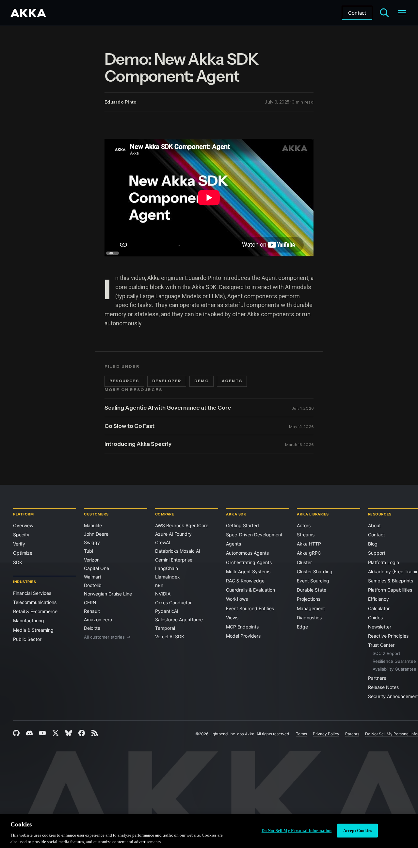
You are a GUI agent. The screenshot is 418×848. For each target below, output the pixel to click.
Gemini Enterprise (173, 560)
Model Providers (243, 636)
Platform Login (383, 562)
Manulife (93, 525)
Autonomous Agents (247, 553)
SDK (17, 562)
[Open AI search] (384, 12)
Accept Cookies (357, 830)
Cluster (304, 562)
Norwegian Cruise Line (108, 593)
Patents (352, 733)
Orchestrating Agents (249, 562)
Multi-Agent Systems (248, 571)
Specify (21, 534)
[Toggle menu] (402, 12)
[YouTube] (42, 733)
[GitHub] (16, 733)
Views (232, 617)
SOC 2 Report (386, 653)
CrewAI (162, 542)
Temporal (165, 628)
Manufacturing (28, 620)
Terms (301, 733)
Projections (308, 599)
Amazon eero (98, 619)
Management (311, 608)
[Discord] (29, 733)
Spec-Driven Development (254, 534)
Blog (373, 543)
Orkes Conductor (173, 602)
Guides (375, 617)
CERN (90, 602)
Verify (19, 543)
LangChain (166, 568)
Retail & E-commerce (35, 611)
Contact (357, 13)
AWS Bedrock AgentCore (181, 525)
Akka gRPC (309, 553)
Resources (124, 381)
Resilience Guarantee (394, 661)
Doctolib (93, 585)
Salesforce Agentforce (179, 619)
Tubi (88, 551)
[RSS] (94, 733)
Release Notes (383, 687)
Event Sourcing (313, 580)
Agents (232, 381)
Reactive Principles (388, 636)
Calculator (379, 608)
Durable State (311, 590)
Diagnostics (309, 617)
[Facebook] (81, 733)
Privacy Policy (326, 733)
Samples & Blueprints (390, 580)
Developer (167, 381)
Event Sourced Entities (250, 608)
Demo (201, 381)
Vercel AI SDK (169, 636)
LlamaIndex (167, 576)
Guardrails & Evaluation (250, 590)
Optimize (22, 553)
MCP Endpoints (242, 626)
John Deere (96, 534)
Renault (92, 611)
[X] (55, 733)
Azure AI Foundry (173, 534)
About (374, 525)
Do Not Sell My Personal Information (297, 830)
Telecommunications (34, 602)
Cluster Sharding (314, 571)
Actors (304, 525)
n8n (159, 585)
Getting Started (242, 525)
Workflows (237, 599)
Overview (23, 525)
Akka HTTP (309, 543)
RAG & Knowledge (245, 580)
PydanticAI (166, 611)
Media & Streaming (33, 630)
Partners (377, 678)
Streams (305, 534)
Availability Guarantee (394, 669)
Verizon (92, 560)
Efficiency (378, 599)
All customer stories (107, 637)
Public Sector (27, 639)
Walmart (92, 576)
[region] (209, 831)
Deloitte (92, 628)
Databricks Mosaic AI (177, 551)
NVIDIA (162, 593)
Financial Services (32, 593)
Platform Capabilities (390, 590)
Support (376, 553)
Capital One (96, 568)
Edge (302, 626)
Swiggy (92, 542)
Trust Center (381, 645)
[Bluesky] (68, 733)
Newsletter (379, 626)
